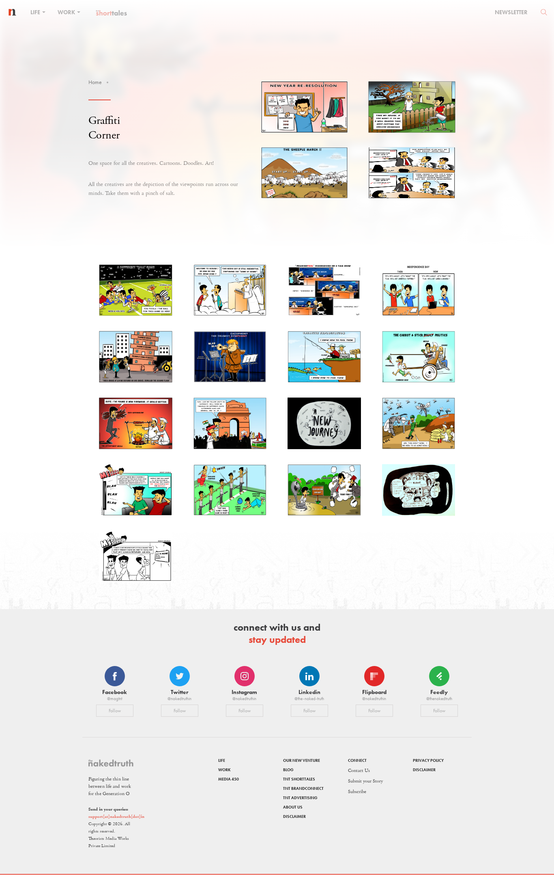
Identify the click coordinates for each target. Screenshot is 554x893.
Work (67, 12)
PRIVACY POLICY (428, 760)
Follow (115, 710)
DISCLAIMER (294, 816)
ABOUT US (293, 807)
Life (35, 12)
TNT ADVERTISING (300, 797)
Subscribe (357, 792)
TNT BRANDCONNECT (303, 788)
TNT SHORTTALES (299, 779)
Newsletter (511, 12)
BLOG (288, 769)
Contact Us (359, 771)
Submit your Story (365, 781)
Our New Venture (301, 760)
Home (95, 82)
